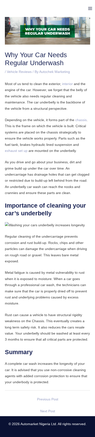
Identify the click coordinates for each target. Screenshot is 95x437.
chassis (81, 120)
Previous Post (47, 399)
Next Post (47, 411)
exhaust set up (16, 151)
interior (67, 84)
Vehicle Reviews (19, 72)
